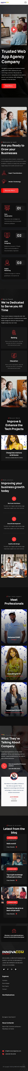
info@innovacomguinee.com (13, 1051)
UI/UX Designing (7, 242)
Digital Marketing (7, 269)
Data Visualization (8, 215)
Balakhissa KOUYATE (14, 710)
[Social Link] (3, 969)
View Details (11, 847)
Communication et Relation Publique (14, 454)
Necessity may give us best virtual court (15, 909)
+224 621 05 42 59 (10, 1054)
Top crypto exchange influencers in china (15, 876)
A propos (4, 980)
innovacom (13, 840)
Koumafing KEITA (14, 674)
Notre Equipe (5, 983)
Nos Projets (5, 986)
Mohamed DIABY (14, 637)
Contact (4, 989)
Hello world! (11, 843)
